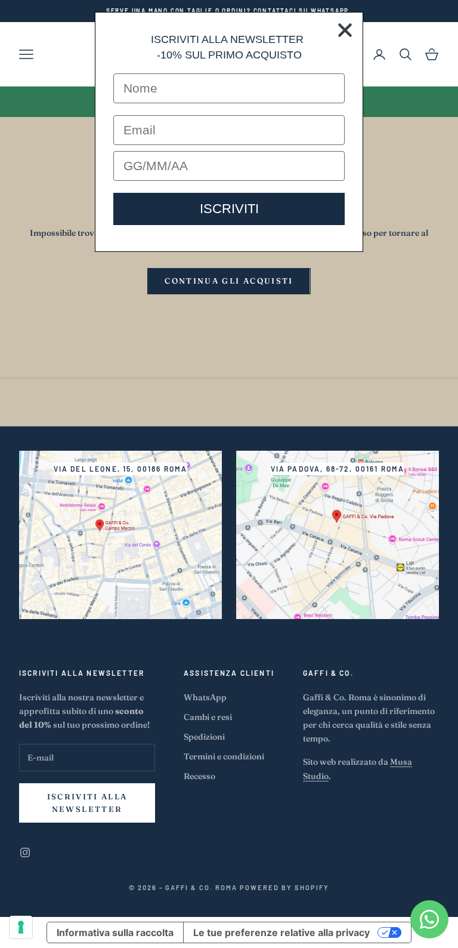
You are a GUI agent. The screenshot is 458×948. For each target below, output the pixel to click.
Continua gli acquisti (229, 280)
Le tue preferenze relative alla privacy (281, 932)
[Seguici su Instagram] (25, 852)
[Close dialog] (345, 30)
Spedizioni (204, 736)
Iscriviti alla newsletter (87, 803)
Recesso (199, 776)
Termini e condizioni (224, 756)
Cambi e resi (208, 717)
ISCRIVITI (229, 208)
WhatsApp (205, 697)
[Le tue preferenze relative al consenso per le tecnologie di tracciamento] (21, 927)
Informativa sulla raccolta (115, 932)
